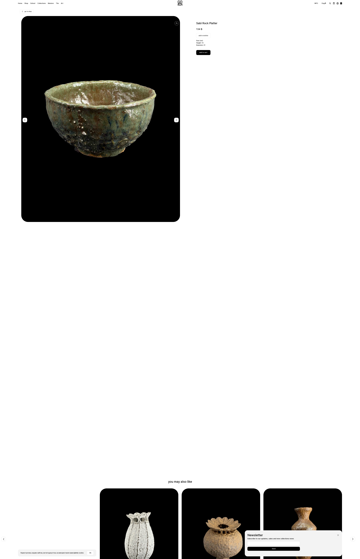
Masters (51, 3)
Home (20, 3)
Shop (26, 3)
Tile (57, 3)
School (32, 3)
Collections (42, 3)
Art (62, 3)
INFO (316, 3)
